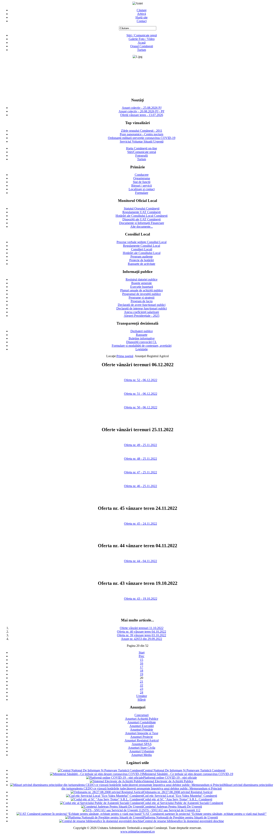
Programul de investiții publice (141, 294)
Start (142, 652)
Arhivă (141, 13)
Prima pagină (125, 356)
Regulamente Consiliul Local (141, 245)
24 (141, 692)
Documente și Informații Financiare (141, 223)
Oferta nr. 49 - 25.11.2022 (140, 445)
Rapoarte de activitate (141, 263)
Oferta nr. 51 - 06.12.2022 (140, 393)
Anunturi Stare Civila (141, 747)
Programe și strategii (141, 297)
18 (141, 670)
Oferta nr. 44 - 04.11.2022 (140, 561)
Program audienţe (141, 256)
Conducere (142, 174)
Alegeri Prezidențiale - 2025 (141, 315)
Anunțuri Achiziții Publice (141, 718)
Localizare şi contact (142, 189)
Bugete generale (141, 283)
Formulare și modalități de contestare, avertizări (142, 345)
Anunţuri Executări (141, 726)
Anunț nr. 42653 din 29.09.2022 (141, 639)
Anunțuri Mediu (141, 755)
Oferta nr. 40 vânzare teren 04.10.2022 (141, 631)
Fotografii (141, 155)
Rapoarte (141, 334)
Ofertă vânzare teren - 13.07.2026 (141, 115)
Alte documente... (141, 226)
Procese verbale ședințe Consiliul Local (141, 242)
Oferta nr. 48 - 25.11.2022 (140, 458)
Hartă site (141, 17)
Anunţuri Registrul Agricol (142, 740)
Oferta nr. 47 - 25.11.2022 (140, 472)
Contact (142, 21)
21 (141, 681)
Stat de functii (141, 182)
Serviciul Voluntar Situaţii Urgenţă (141, 141)
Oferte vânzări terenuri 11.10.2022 (141, 628)
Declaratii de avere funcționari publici (141, 304)
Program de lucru (142, 301)
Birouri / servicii (141, 185)
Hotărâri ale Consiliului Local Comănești (141, 215)
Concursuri (141, 715)
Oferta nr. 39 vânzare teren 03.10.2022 (141, 635)
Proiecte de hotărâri (141, 260)
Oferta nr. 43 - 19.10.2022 (140, 598)
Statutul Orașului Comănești (141, 208)
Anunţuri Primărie (141, 729)
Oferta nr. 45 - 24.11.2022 (140, 523)
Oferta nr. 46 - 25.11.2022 (140, 486)
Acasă (142, 42)
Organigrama (141, 178)
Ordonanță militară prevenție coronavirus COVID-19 (141, 138)
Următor (141, 696)
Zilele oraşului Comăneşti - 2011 (141, 130)
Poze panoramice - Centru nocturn (141, 134)
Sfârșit (142, 699)
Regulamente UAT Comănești (141, 212)
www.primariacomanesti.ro (137, 831)
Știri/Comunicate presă (141, 152)
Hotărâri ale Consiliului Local (141, 253)
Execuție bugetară (141, 286)
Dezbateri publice (141, 331)
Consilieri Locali (141, 249)
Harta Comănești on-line (141, 148)
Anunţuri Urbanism (141, 751)
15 (141, 659)
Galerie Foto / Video (142, 39)
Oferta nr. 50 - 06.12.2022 (140, 407)
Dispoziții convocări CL (141, 342)
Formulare (141, 192)
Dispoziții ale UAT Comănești (141, 219)
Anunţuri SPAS (142, 744)
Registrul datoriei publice (141, 279)
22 (141, 685)
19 (141, 674)
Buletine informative (142, 338)
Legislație (141, 349)
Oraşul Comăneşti (141, 46)
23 (141, 688)
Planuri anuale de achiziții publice (141, 290)
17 (141, 667)
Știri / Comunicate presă (141, 35)
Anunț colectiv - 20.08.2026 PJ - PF (141, 111)
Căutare (142, 10)
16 (141, 663)
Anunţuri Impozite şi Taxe (141, 733)
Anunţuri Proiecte (141, 736)
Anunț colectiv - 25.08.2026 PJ (141, 107)
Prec (141, 656)
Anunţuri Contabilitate (141, 722)
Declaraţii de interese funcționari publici (141, 308)
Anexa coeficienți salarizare (141, 312)
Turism (141, 49)
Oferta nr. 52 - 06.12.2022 (140, 380)
